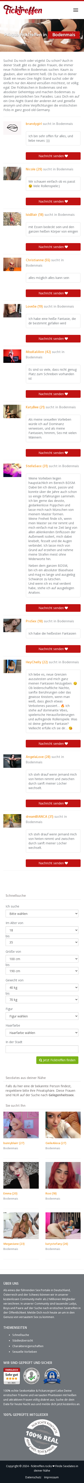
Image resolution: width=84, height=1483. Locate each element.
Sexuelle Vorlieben (24, 1352)
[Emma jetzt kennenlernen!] (21, 1175)
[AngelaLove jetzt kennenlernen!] (12, 761)
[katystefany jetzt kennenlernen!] (63, 1225)
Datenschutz (33, 1477)
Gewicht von (15, 980)
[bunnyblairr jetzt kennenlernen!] (21, 1125)
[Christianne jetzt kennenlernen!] (12, 264)
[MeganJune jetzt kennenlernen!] (21, 1225)
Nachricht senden (52, 156)
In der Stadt (14, 1042)
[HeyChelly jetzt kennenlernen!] (12, 666)
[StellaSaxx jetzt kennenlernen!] (12, 470)
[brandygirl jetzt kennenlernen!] (12, 128)
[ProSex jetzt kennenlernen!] (12, 625)
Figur (9, 1009)
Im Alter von (14, 923)
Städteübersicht (22, 1340)
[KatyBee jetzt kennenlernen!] (12, 411)
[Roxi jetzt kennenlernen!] (63, 1175)
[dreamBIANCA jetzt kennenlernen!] (12, 821)
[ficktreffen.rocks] (23, 10)
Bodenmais (64, 124)
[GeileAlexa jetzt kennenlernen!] (63, 1125)
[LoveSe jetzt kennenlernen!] (12, 310)
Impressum (51, 1477)
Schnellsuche (20, 1335)
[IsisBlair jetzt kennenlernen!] (12, 219)
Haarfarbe (13, 1025)
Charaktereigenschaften (27, 1346)
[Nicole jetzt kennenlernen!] (12, 173)
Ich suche (12, 906)
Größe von (13, 951)
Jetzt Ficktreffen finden (58, 1060)
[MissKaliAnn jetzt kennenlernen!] (12, 356)
